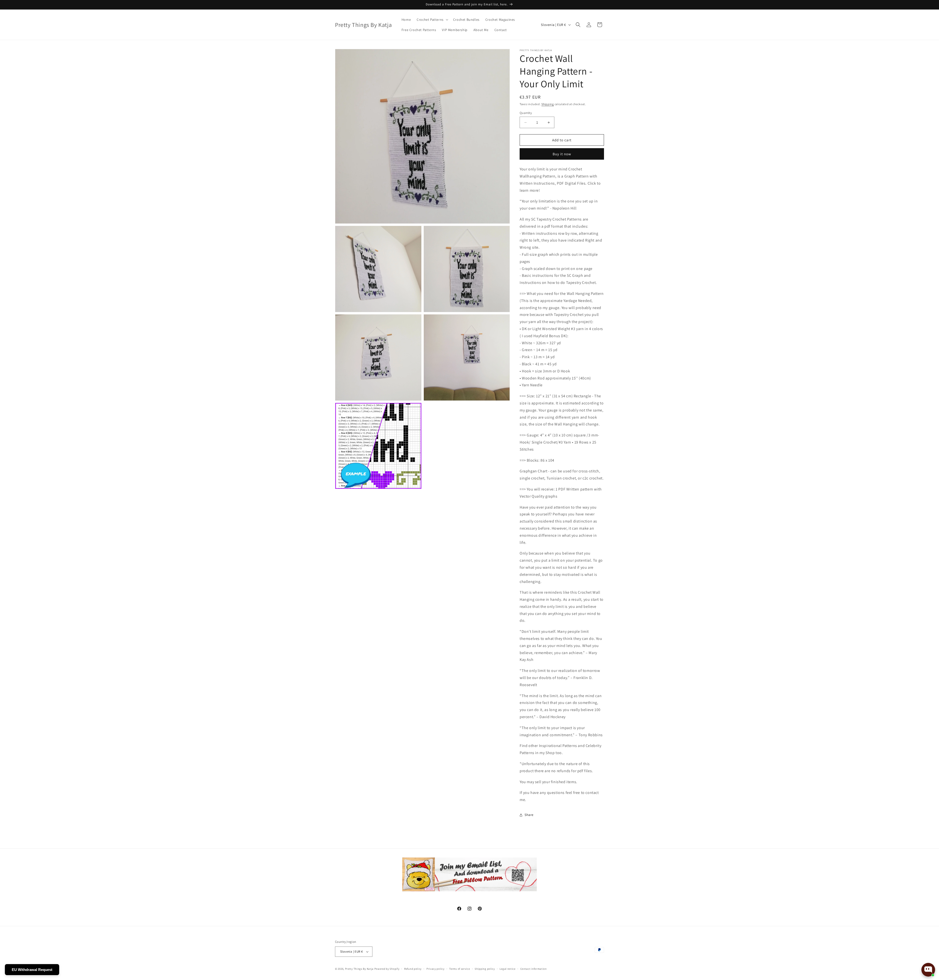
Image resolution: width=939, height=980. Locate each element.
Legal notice (507, 968)
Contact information (533, 968)
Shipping (547, 104)
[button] (432, 19)
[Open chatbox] (928, 970)
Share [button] (529, 815)
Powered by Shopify (387, 968)
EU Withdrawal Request (32, 970)
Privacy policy (435, 968)
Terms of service (459, 968)
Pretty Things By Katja (359, 968)
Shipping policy (485, 968)
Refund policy (413, 968)
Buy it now (562, 154)
